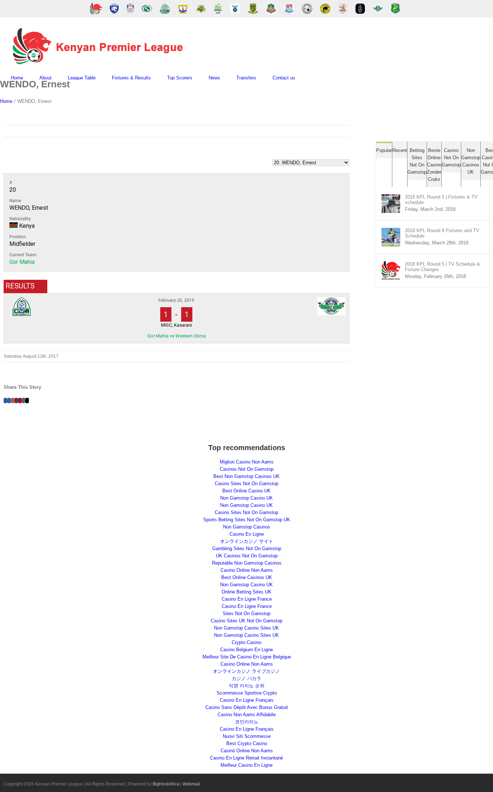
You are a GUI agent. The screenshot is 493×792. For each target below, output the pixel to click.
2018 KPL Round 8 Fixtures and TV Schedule (442, 233)
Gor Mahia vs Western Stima (176, 336)
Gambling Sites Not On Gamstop (246, 548)
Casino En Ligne (247, 534)
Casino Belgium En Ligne (246, 649)
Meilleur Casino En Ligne (246, 765)
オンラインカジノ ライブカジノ (246, 671)
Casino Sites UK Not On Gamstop (246, 620)
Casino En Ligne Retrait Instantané (246, 758)
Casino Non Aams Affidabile (247, 714)
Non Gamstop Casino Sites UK (246, 628)
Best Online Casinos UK (246, 577)
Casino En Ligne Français (247, 700)
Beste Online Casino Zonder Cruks (434, 165)
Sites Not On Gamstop (246, 613)
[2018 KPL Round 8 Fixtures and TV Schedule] (390, 231)
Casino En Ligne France (247, 599)
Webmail (191, 784)
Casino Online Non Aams (247, 570)
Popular (384, 150)
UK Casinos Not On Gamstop (247, 555)
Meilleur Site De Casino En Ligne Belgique (246, 657)
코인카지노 (246, 721)
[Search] (313, 77)
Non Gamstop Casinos (246, 527)
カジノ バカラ (246, 678)
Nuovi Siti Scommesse (247, 736)
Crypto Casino (246, 642)
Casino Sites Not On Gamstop (246, 483)
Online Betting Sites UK (246, 592)
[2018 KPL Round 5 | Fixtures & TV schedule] (390, 197)
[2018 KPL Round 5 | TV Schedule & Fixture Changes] (390, 264)
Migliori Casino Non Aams (247, 462)
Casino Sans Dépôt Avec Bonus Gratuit (246, 707)
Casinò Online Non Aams (247, 750)
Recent (399, 150)
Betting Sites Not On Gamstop (417, 161)
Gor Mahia (22, 261)
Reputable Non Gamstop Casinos (247, 563)
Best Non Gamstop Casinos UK (246, 476)
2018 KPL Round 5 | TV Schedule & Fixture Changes (442, 266)
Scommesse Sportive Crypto (247, 693)
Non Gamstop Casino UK (246, 498)
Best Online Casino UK (246, 490)
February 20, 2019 (176, 300)
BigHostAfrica (166, 784)
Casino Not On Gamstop (451, 157)
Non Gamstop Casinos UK (470, 161)
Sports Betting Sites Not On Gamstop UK (246, 519)
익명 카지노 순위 (247, 685)
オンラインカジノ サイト (246, 541)
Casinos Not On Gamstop (247, 469)
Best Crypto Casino (246, 743)
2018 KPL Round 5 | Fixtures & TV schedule (441, 199)
